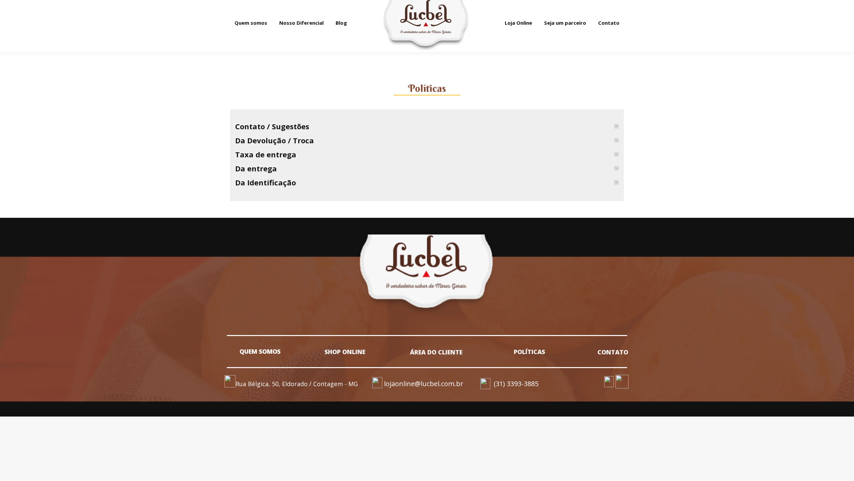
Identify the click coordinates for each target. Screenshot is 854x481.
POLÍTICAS (529, 352)
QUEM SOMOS (260, 351)
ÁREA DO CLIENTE (436, 352)
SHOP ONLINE (345, 352)
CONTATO (612, 352)
